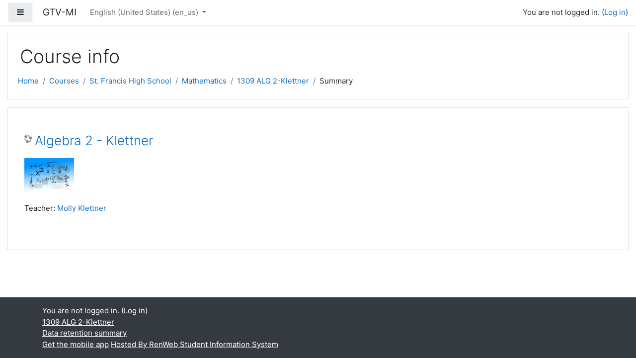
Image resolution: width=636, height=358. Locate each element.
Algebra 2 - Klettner (94, 140)
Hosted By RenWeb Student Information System (194, 344)
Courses (64, 81)
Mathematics (204, 81)
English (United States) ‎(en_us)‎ (145, 12)
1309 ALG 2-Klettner (273, 81)
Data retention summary (84, 333)
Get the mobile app (75, 344)
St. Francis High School (130, 81)
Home (28, 81)
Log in (615, 12)
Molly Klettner (81, 208)
